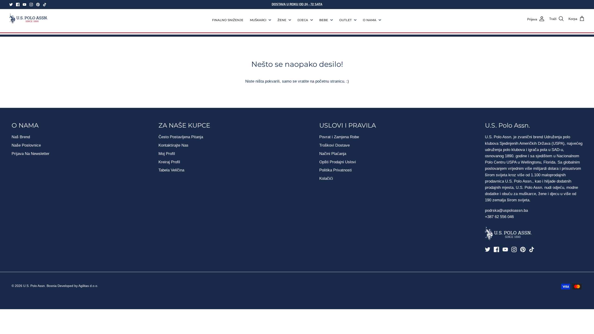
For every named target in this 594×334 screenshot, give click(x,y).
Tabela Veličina (171, 170)
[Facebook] (17, 4)
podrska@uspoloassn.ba (507, 210)
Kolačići (326, 178)
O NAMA (369, 20)
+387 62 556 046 (499, 217)
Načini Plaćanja (332, 153)
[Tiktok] (44, 4)
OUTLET (345, 20)
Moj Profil (166, 153)
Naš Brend (21, 137)
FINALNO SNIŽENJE (227, 20)
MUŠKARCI (258, 20)
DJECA (302, 20)
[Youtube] (24, 4)
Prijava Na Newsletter (30, 153)
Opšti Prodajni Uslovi (337, 162)
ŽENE (282, 20)
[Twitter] (11, 4)
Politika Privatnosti (335, 170)
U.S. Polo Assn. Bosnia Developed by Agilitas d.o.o (60, 286)
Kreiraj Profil (169, 162)
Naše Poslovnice (26, 145)
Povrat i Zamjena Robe (339, 137)
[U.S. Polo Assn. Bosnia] (28, 19)
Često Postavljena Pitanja (180, 137)
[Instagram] (31, 4)
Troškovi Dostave (334, 145)
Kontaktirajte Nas (173, 145)
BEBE (323, 20)
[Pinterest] (38, 4)
